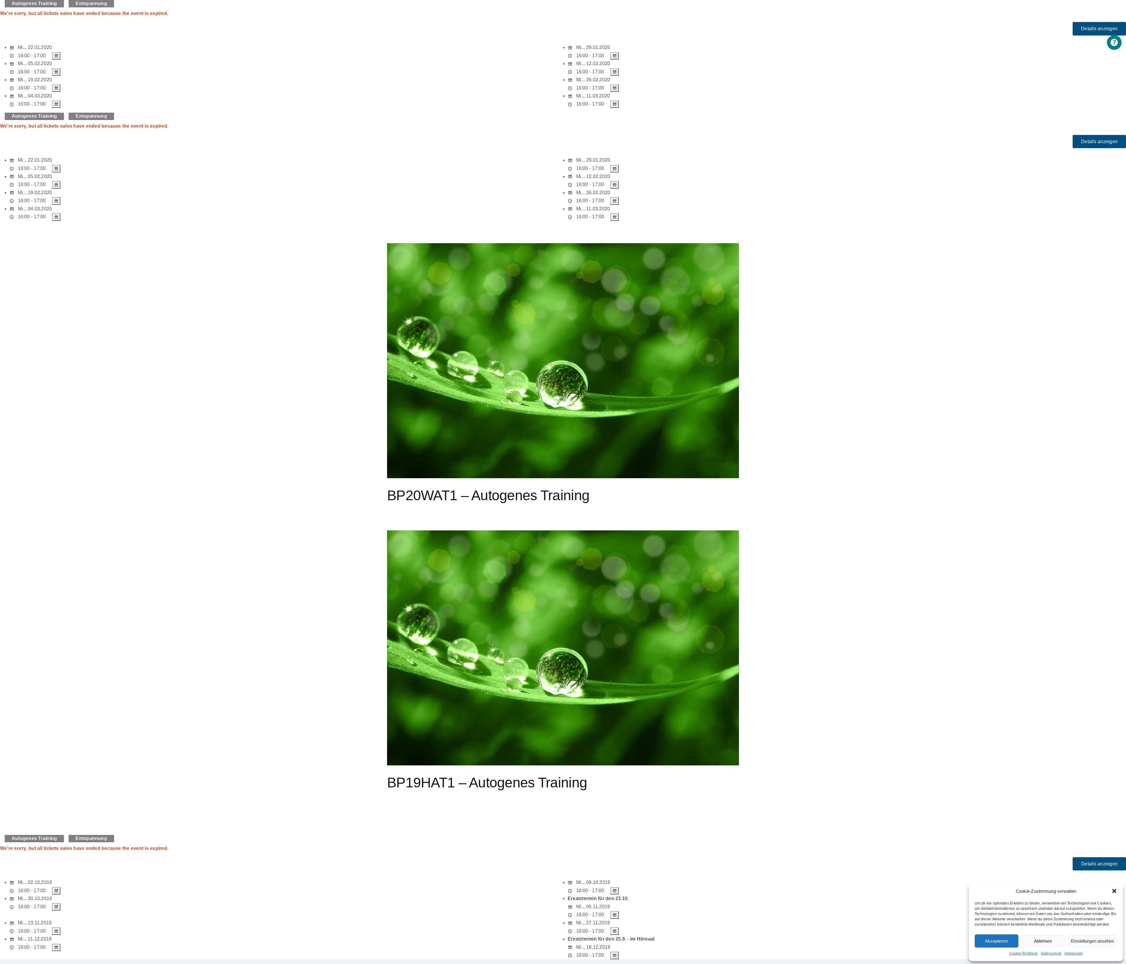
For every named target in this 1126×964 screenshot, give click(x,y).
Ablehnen (1043, 940)
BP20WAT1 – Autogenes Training (488, 495)
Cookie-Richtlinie (1023, 953)
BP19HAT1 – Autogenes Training (487, 782)
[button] (1114, 891)
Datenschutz (1051, 953)
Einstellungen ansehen (1092, 940)
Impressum (1073, 953)
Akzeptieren (996, 940)
